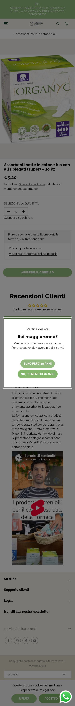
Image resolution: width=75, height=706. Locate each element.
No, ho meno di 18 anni (37, 374)
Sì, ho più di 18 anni (38, 363)
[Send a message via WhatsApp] (65, 696)
